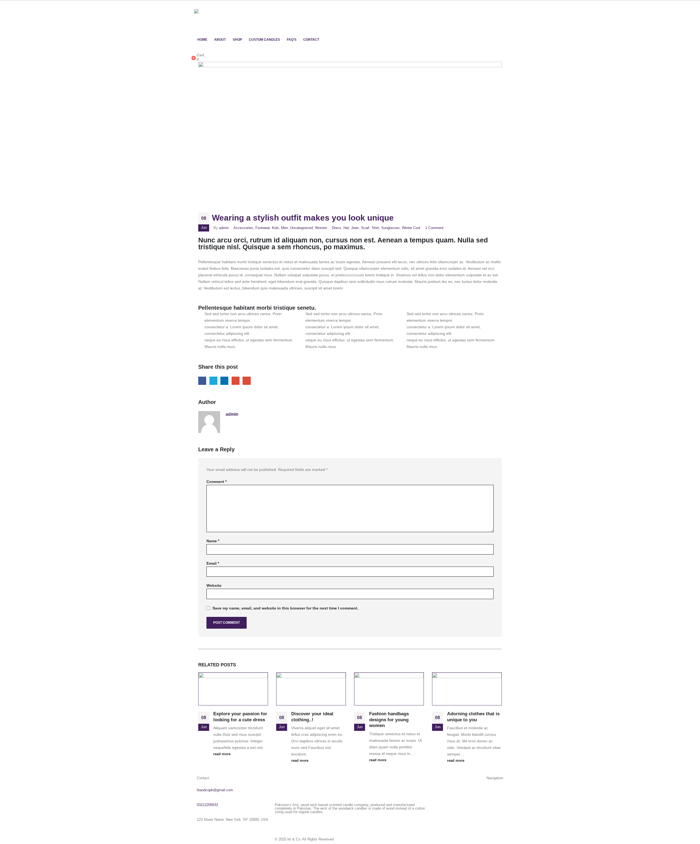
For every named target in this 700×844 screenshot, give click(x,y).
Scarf (365, 228)
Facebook (202, 381)
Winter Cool (411, 228)
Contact (311, 40)
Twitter (213, 381)
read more (222, 754)
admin (224, 228)
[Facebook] (281, 820)
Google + (236, 381)
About (220, 40)
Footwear (262, 228)
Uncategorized (301, 228)
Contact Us (494, 830)
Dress (336, 228)
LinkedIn (224, 381)
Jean (355, 228)
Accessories (243, 228)
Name (212, 541)
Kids (275, 228)
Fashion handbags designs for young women (389, 719)
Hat (346, 228)
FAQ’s (291, 40)
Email (246, 381)
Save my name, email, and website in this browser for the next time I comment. (285, 608)
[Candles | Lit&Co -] (218, 17)
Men (284, 228)
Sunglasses (390, 228)
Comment (216, 481)
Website (213, 585)
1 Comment (434, 228)
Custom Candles (264, 40)
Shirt (375, 228)
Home (202, 40)
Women (321, 228)
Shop (237, 40)
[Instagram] (296, 820)
